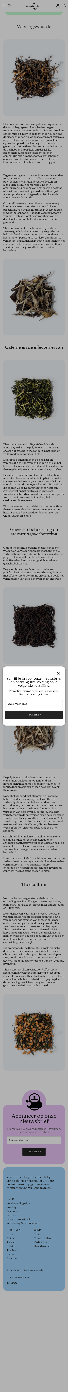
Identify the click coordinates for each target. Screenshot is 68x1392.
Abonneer (34, 714)
